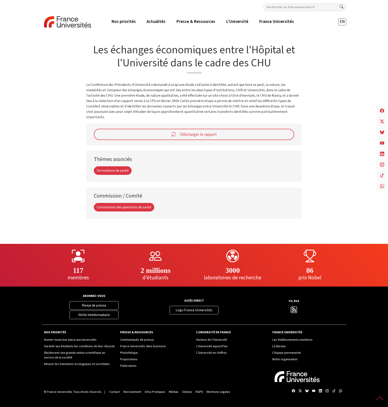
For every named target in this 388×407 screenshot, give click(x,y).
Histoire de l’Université (211, 340)
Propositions (128, 359)
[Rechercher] (342, 7)
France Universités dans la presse (143, 346)
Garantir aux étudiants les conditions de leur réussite (79, 346)
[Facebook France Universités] (293, 391)
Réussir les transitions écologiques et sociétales (77, 364)
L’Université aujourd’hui (211, 346)
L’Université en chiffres (211, 353)
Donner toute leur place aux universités (70, 340)
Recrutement (132, 392)
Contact (114, 392)
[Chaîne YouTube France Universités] (313, 391)
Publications (128, 366)
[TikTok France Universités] (334, 391)
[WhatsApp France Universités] (340, 391)
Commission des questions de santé (124, 207)
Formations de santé (113, 170)
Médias (174, 392)
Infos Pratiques (155, 392)
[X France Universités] (300, 391)
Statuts (187, 392)
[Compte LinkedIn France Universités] (320, 391)
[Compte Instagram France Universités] (327, 391)
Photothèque (129, 353)
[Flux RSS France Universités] (294, 311)
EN (342, 22)
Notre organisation (285, 359)
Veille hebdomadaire (94, 314)
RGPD (199, 392)
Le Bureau (279, 346)
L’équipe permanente (286, 353)
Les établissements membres (292, 340)
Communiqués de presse (137, 340)
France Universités (59, 392)
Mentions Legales (218, 392)
